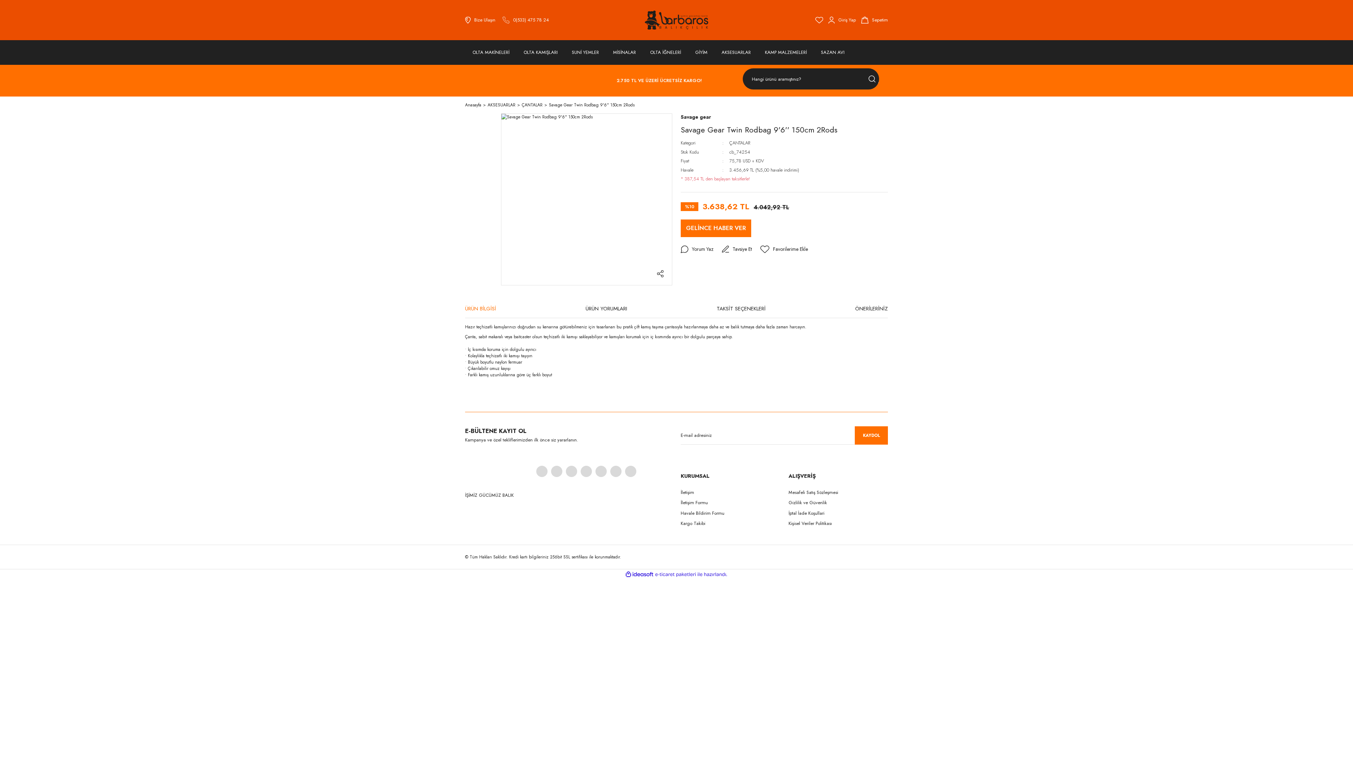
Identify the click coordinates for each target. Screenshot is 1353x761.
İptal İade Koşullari (806, 513)
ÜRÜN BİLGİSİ (480, 309)
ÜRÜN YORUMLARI (606, 309)
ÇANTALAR (739, 143)
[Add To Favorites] (784, 249)
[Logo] (676, 20)
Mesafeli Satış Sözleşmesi (813, 492)
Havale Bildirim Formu (702, 513)
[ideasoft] (639, 574)
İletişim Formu (694, 502)
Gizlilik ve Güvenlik (808, 502)
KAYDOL (871, 435)
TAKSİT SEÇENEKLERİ (741, 309)
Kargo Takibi (693, 523)
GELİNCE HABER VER (716, 228)
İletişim (687, 492)
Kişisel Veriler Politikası (810, 523)
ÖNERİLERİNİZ (871, 309)
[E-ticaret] (675, 574)
